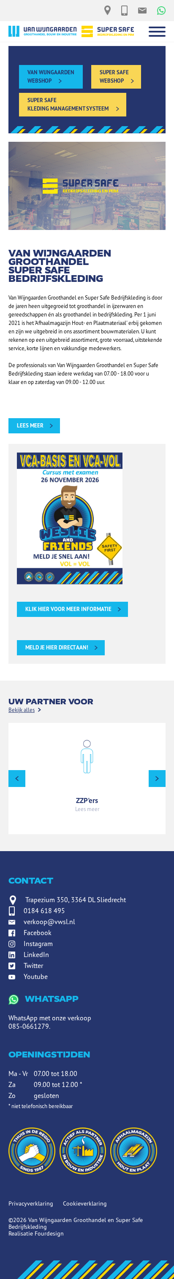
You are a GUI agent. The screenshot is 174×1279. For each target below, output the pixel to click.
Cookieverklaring (85, 1203)
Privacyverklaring (30, 1203)
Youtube (36, 976)
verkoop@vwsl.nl (49, 921)
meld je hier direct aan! (56, 647)
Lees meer (87, 809)
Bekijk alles (21, 710)
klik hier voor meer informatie (68, 609)
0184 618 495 (44, 910)
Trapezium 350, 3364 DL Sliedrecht (75, 899)
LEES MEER (30, 425)
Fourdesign (49, 1233)
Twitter (33, 965)
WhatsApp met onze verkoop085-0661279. (49, 1012)
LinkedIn (36, 954)
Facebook (38, 932)
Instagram (38, 943)
